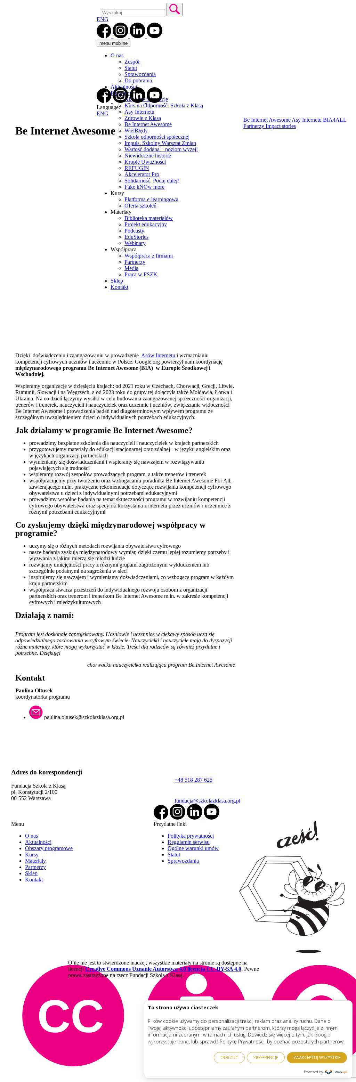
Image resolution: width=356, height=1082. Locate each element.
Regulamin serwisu (189, 842)
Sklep (31, 873)
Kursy (32, 854)
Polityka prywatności (191, 836)
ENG (102, 19)
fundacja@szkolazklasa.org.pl (207, 801)
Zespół (131, 62)
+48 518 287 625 (193, 780)
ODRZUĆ (229, 1057)
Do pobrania (138, 80)
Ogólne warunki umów (193, 848)
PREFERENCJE (265, 1057)
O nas (117, 55)
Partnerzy (35, 867)
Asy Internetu (139, 112)
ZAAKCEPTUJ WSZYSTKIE (316, 1057)
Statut (130, 68)
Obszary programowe (49, 848)
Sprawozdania (140, 74)
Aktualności (124, 87)
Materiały (35, 861)
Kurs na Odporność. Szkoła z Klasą (163, 105)
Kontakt (34, 879)
